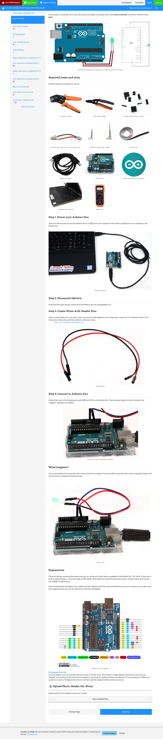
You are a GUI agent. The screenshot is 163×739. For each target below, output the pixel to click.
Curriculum (139, 3)
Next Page (126, 712)
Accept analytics (109, 733)
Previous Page (74, 712)
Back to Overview (27, 107)
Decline (122, 733)
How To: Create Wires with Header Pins (69, 322)
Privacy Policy (32, 734)
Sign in (149, 3)
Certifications (127, 3)
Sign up (158, 3)
